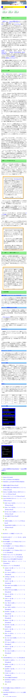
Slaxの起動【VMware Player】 (12, 516)
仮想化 (13, 56)
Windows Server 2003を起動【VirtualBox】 (13, 559)
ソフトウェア (17, 24)
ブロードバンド (6, 317)
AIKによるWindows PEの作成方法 (11, 479)
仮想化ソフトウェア (11, 57)
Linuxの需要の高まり (14, 21)
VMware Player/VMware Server (17, 52)
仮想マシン (5, 21)
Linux (9, 22)
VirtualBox (3, 53)
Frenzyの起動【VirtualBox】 (11, 677)
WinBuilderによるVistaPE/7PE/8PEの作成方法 (13, 481)
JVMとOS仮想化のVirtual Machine (11, 468)
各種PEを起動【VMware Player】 (11, 485)
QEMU (3, 50)
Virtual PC (4, 52)
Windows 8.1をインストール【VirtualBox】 (13, 556)
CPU (7, 74)
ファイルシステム (18, 179)
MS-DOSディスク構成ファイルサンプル (12, 533)
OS (2, 24)
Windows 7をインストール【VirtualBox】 (12, 554)
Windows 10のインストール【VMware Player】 (14, 496)
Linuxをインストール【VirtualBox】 (11, 565)
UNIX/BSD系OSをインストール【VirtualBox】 (14, 657)
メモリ (20, 74)
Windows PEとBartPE (8, 477)
